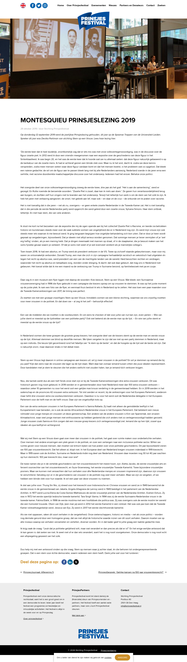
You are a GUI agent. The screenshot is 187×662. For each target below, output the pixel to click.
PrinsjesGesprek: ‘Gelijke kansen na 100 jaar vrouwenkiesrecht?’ (131, 572)
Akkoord (122, 657)
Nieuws (113, 5)
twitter (38, 5)
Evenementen (98, 5)
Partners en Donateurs (131, 5)
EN (23, 5)
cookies (107, 657)
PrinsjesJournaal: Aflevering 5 (38, 572)
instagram (45, 5)
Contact (150, 5)
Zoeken (161, 5)
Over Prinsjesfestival (78, 5)
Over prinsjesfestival (32, 618)
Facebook (64, 562)
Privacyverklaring (108, 650)
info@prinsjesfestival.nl (131, 605)
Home (60, 5)
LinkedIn (70, 562)
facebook (32, 5)
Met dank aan (78, 615)
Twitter (76, 562)
